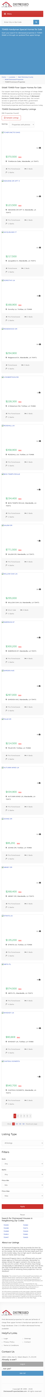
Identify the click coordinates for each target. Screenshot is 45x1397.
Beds (4, 1159)
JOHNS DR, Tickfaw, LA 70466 (19, 848)
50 (23, 1124)
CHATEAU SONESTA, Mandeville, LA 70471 (21, 1091)
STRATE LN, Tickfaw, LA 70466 (19, 945)
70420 (25, 1231)
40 (20, 1124)
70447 (6, 1237)
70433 (25, 1237)
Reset (22, 1215)
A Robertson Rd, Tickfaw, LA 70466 (21, 406)
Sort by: (5, 124)
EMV (19, 157)
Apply (22, 1206)
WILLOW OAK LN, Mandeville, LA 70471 (23, 603)
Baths (4, 1170)
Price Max (6, 1191)
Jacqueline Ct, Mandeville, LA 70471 (21, 261)
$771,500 (11, 549)
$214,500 (11, 743)
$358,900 (11, 450)
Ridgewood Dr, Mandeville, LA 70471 (22, 358)
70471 (25, 1228)
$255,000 (11, 598)
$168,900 (11, 304)
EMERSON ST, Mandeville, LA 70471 (21, 651)
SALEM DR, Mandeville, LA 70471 (20, 554)
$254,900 (11, 353)
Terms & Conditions (11, 1345)
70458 (6, 1231)
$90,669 (11, 1037)
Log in (22, 1364)
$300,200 (11, 646)
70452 (6, 1234)
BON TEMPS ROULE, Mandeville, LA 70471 (21, 504)
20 (13, 1124)
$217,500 (11, 256)
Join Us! (23, 1373)
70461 (25, 1234)
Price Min (5, 1180)
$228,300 (11, 401)
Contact (27, 1342)
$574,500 (11, 988)
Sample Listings (12, 118)
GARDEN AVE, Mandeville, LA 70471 (21, 699)
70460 (25, 1225)
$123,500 (11, 205)
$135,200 (11, 940)
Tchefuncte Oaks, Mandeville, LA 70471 (23, 161)
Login (6, 1339)
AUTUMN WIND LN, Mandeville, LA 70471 (20, 798)
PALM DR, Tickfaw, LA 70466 (19, 748)
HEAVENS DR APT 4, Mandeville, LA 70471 (21, 211)
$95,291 (11, 843)
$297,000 (11, 695)
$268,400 (11, 891)
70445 (6, 1225)
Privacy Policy (9, 1342)
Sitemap (27, 1339)
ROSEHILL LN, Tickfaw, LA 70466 (20, 455)
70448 (6, 1228)
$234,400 (11, 498)
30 (17, 1124)
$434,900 (11, 792)
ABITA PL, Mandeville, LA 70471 (20, 993)
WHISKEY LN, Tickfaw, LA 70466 (20, 1042)
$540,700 (11, 1085)
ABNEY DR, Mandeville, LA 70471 (20, 896)
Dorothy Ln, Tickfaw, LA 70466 (19, 309)
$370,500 (11, 156)
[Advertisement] (22, 60)
